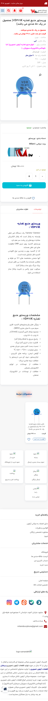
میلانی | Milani (35, 144)
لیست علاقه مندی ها (39, 556)
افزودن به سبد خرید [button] (39, 439)
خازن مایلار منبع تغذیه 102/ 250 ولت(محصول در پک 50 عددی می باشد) (36, 426)
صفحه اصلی (43, 580)
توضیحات (37, 209)
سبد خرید (44, 565)
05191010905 (38, 621)
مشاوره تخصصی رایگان (39, 532)
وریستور (31, 138)
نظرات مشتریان (22, 209)
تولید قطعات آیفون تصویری (18, 665)
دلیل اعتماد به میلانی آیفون (37, 523)
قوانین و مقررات (41, 528)
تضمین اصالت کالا (41, 585)
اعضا (46, 536)
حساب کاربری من (41, 560)
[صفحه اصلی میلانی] (5, 689)
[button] (40, 75)
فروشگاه (44, 552)
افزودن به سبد (22, 185)
